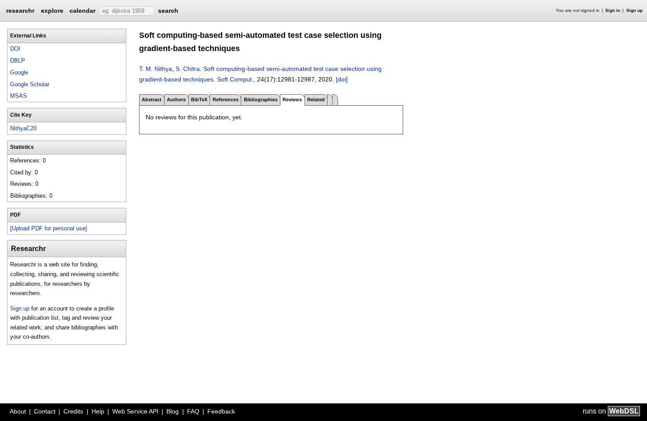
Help (98, 411)
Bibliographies (261, 99)
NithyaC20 (23, 128)
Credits (73, 411)
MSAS (18, 95)
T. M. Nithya (155, 68)
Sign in (612, 10)
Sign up (634, 10)
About (18, 411)
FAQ (193, 411)
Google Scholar (29, 84)
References (226, 99)
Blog (172, 411)
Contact (44, 411)
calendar (83, 10)
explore (52, 10)
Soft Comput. (235, 79)
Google (19, 72)
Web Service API (135, 411)
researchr (20, 10)
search (168, 10)
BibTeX (199, 99)
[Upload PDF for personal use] (48, 228)
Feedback (221, 411)
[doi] (342, 79)
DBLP (17, 60)
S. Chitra (188, 68)
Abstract (152, 99)
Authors (176, 99)
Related (316, 99)
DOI (15, 48)
